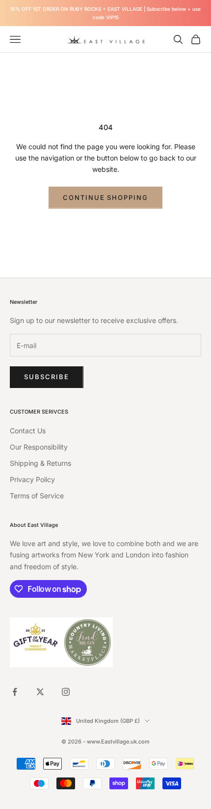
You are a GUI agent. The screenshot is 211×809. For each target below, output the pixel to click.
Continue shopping (105, 197)
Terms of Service (37, 495)
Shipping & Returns (40, 463)
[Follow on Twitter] (40, 692)
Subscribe (46, 377)
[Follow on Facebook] (15, 692)
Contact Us (28, 430)
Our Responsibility (39, 447)
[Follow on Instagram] (66, 692)
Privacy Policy (32, 479)
